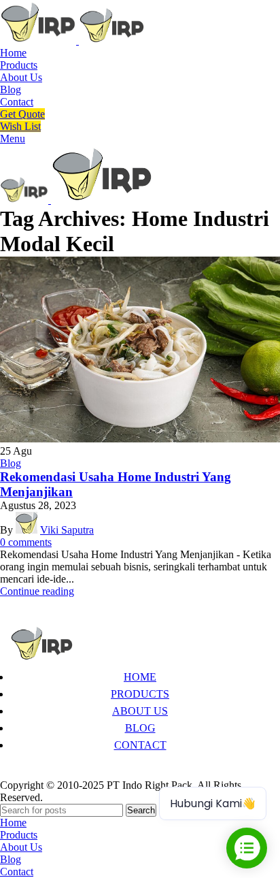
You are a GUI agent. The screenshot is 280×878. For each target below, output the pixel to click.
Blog (10, 463)
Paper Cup (33, 773)
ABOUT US (140, 711)
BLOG (140, 728)
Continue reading (37, 591)
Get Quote (22, 114)
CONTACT (140, 745)
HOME (140, 677)
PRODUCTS (140, 694)
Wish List (20, 126)
